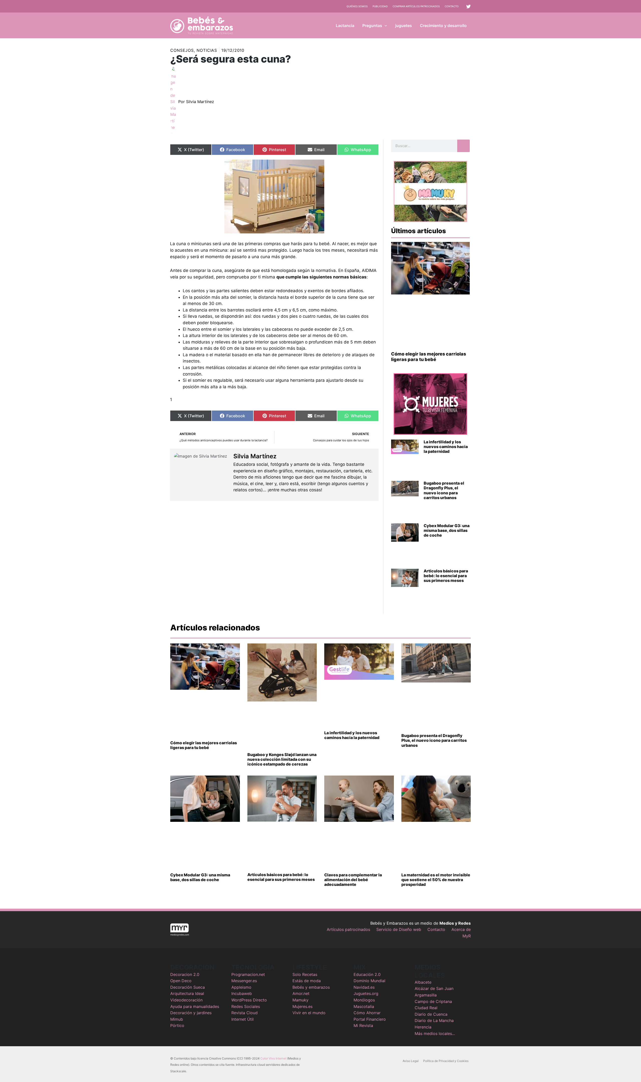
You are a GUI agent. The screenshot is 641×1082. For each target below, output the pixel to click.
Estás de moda (306, 980)
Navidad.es (364, 987)
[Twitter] (468, 6)
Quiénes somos (357, 6)
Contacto (452, 6)
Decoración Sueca (187, 987)
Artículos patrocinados (348, 929)
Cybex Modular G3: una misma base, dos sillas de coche (446, 530)
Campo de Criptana (433, 1001)
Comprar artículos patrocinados (416, 6)
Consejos (182, 50)
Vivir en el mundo (309, 1012)
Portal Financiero (370, 1019)
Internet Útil (242, 1019)
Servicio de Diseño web (398, 929)
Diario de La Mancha (434, 1020)
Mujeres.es (302, 1006)
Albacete (423, 982)
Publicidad (380, 6)
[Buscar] (463, 146)
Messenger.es (244, 980)
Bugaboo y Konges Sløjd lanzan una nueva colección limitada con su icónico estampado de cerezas (281, 759)
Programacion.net (248, 974)
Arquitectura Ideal (187, 993)
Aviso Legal (411, 1061)
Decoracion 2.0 (184, 974)
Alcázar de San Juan (434, 988)
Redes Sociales (245, 1006)
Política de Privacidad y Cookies (445, 1061)
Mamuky (300, 999)
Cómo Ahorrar (367, 1012)
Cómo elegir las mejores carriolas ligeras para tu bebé (428, 356)
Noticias (207, 50)
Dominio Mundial (369, 980)
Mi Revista (363, 1025)
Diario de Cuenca (431, 1014)
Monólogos (364, 999)
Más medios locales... (435, 1033)
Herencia (423, 1026)
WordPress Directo (249, 999)
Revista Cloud (244, 1012)
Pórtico (177, 1025)
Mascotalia (364, 1006)
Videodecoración (186, 999)
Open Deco (181, 980)
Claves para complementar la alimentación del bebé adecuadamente (353, 879)
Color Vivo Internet (273, 1058)
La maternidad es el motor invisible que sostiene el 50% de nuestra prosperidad (435, 879)
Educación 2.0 (367, 974)
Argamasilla (426, 994)
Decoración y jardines (191, 1012)
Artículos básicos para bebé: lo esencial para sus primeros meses (446, 575)
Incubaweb (241, 993)
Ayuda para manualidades (194, 1006)
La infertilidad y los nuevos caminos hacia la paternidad (446, 446)
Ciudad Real (426, 1007)
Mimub (176, 1019)
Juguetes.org (366, 993)
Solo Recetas (304, 974)
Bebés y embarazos (311, 987)
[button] (384, 26)
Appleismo (241, 987)
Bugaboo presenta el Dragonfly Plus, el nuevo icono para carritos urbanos (444, 490)
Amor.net (300, 993)
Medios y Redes (455, 923)
